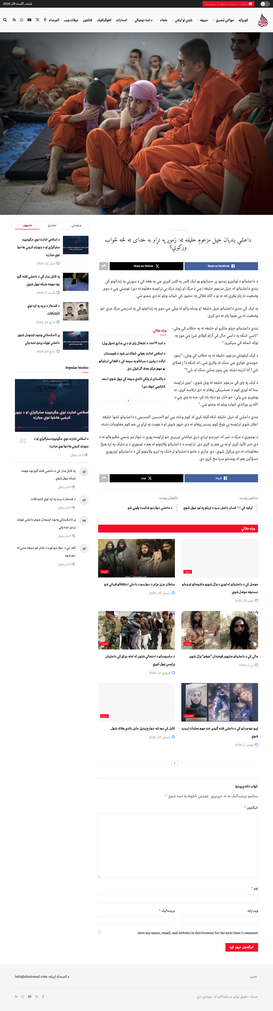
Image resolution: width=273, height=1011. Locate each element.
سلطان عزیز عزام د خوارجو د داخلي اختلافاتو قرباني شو (139, 584)
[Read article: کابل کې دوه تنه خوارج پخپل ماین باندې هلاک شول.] (136, 702)
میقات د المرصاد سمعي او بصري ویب (227, 3)
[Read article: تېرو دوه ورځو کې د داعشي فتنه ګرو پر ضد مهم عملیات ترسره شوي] (219, 702)
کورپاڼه (243, 20)
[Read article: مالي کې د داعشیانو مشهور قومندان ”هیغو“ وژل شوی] (219, 630)
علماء (163, 20)
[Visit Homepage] (263, 20)
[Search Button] (5, 20)
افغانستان (189, 716)
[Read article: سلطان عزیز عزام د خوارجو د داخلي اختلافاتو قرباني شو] (136, 558)
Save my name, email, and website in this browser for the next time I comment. (197, 933)
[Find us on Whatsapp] (21, 20)
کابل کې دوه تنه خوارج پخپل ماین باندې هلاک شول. (142, 728)
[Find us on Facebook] (45, 20)
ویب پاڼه (252, 911)
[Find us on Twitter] (37, 20)
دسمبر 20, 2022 (160, 737)
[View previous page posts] (136, 401)
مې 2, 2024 (246, 665)
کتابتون (87, 20)
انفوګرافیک (104, 20)
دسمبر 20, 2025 (160, 593)
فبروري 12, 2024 (160, 673)
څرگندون (251, 807)
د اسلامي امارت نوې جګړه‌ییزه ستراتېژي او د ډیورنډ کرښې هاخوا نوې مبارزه (38, 247)
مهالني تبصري (225, 20)
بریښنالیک (167, 911)
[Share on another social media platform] (104, 266)
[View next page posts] (128, 401)
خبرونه (204, 20)
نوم (254, 888)
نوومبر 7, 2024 (244, 745)
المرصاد (54, 20)
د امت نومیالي (143, 20)
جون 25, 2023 (244, 600)
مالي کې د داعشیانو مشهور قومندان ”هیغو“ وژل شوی (223, 656)
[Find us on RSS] (14, 20)
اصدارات (121, 20)
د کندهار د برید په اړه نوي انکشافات (53, 499)
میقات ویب (71, 20)
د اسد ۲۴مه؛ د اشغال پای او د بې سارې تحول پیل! (133, 343)
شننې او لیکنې (183, 20)
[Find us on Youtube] (29, 20)
